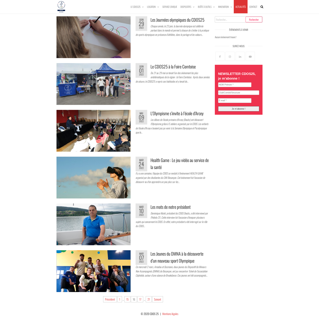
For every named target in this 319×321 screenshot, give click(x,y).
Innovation (223, 6)
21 (149, 299)
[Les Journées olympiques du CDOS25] (93, 37)
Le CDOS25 (135, 6)
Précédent (110, 299)
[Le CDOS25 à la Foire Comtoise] (93, 83)
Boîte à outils (205, 6)
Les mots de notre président (171, 207)
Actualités (240, 6)
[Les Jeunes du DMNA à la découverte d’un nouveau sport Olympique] (93, 271)
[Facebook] (219, 56)
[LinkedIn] (240, 56)
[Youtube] (250, 56)
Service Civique (169, 6)
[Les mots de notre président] (93, 224)
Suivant (157, 299)
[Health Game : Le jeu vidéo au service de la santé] (93, 177)
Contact (253, 6)
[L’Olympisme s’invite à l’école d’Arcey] (93, 130)
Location (151, 6)
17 (140, 299)
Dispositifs (185, 6)
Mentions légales (170, 314)
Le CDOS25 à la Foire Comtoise (173, 66)
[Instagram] (230, 56)
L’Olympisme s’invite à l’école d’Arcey (177, 113)
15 (127, 299)
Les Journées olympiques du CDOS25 (177, 19)
